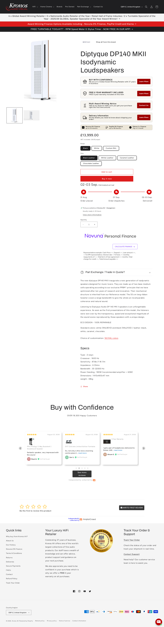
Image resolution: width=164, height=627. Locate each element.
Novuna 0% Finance (14, 549)
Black (85, 148)
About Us (10, 541)
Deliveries (10, 562)
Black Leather (89, 158)
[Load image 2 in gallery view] (31, 115)
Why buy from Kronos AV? (17, 536)
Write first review (132, 508)
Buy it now (107, 179)
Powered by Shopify (26, 621)
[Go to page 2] (79, 468)
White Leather (107, 158)
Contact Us (144, 105)
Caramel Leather (127, 158)
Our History (11, 545)
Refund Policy (11, 579)
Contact (9, 574)
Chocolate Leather (91, 163)
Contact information (79, 621)
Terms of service (64, 621)
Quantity (83, 220)
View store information (92, 215)
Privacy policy (52, 621)
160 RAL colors (111, 338)
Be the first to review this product (35, 511)
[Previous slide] (20, 448)
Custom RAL (111, 148)
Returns (9, 558)
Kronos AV (15, 621)
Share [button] (85, 386)
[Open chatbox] (158, 622)
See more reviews (82, 473)
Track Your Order (13, 583)
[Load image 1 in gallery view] (14, 115)
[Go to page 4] (84, 468)
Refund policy (40, 621)
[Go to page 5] (87, 468)
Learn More (144, 82)
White (96, 148)
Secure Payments (13, 566)
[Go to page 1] (76, 468)
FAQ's (8, 570)
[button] (35, 6)
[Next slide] (143, 448)
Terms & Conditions (14, 553)
